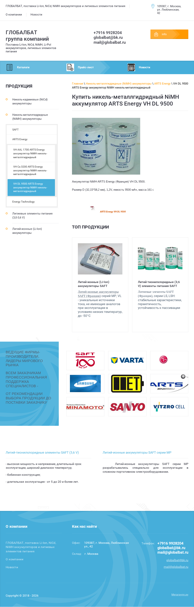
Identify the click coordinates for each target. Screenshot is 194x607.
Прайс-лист (86, 67)
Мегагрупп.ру (179, 594)
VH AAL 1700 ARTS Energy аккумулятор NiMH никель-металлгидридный (30, 153)
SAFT (15, 129)
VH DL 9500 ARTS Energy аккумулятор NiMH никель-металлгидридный (30, 187)
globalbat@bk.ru (108, 37)
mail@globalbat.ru (110, 42)
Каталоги (23, 67)
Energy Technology (23, 201)
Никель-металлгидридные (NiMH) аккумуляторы (119, 83)
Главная (77, 83)
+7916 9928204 (108, 32)
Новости (144, 67)
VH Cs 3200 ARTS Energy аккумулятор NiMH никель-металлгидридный (30, 170)
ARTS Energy (19, 139)
